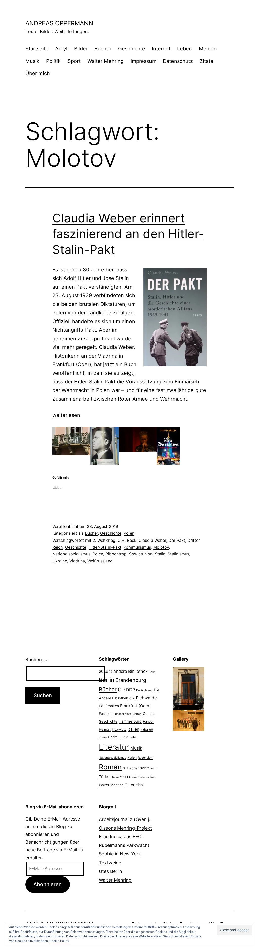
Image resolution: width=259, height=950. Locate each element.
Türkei (104, 776)
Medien (208, 49)
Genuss (149, 714)
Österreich (134, 785)
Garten (137, 714)
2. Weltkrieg (104, 540)
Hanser (148, 721)
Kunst (124, 737)
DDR (130, 689)
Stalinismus (178, 553)
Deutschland (144, 690)
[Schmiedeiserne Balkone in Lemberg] (188, 688)
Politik (53, 61)
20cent (105, 671)
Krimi (114, 737)
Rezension (145, 757)
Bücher (102, 49)
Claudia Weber (152, 540)
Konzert (104, 737)
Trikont (151, 768)
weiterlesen (66, 415)
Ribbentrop (116, 553)
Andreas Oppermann (59, 23)
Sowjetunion (141, 553)
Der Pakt (176, 540)
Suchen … (36, 659)
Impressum (143, 61)
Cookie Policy (59, 941)
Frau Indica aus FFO (120, 836)
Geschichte (131, 49)
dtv (132, 698)
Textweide (110, 862)
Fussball (105, 714)
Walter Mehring (105, 61)
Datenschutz (178, 61)
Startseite (37, 49)
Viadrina (77, 560)
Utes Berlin (110, 871)
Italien (133, 729)
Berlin (106, 679)
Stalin (160, 553)
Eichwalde (146, 697)
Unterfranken (146, 777)
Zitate (206, 61)
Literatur (114, 746)
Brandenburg (130, 680)
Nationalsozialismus (71, 553)
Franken (112, 706)
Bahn (152, 672)
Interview (119, 729)
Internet (161, 49)
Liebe (133, 737)
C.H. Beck (127, 540)
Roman (110, 766)
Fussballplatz (122, 714)
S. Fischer (131, 768)
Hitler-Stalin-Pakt (105, 547)
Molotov (161, 547)
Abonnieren (47, 884)
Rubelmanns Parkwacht (124, 845)
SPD (143, 768)
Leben (184, 49)
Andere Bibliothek (130, 671)
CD (121, 689)
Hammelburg (130, 721)
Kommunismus (137, 547)
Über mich (37, 73)
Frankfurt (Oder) (135, 705)
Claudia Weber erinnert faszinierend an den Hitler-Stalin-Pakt (128, 234)
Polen (129, 533)
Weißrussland (100, 560)
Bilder (81, 49)
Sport (74, 61)
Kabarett (146, 729)
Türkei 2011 (119, 777)
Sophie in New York (120, 853)
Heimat (105, 729)
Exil (101, 706)
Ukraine (59, 560)
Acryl (61, 49)
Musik (32, 61)
